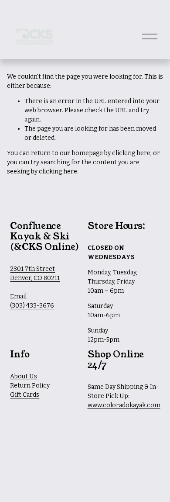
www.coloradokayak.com (124, 405)
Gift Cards (24, 394)
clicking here (131, 153)
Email (18, 296)
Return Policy (30, 385)
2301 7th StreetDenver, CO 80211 (35, 273)
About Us (23, 376)
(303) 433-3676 (32, 305)
